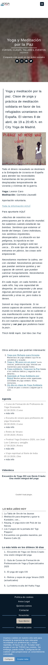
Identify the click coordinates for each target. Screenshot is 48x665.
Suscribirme (24, 621)
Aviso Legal (24, 601)
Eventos (40, 50)
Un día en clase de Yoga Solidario (24, 385)
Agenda (6, 399)
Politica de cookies (24, 597)
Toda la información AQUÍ (16, 206)
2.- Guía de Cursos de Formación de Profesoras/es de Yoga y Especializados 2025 (24, 563)
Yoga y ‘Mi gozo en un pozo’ (21, 362)
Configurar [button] (9, 659)
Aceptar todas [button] (23, 659)
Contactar (24, 610)
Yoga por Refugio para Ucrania (23, 355)
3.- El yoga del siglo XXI (16, 572)
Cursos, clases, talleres (18, 50)
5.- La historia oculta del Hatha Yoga (22, 586)
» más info (9, 413)
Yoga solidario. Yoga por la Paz (23, 369)
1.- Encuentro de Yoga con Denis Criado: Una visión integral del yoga (24, 553)
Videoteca (8, 470)
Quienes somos (24, 606)
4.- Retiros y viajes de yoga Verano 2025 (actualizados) (24, 578)
